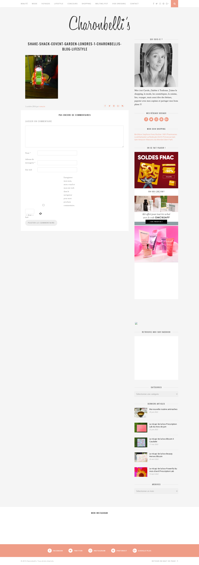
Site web (28, 169)
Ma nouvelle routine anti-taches (163, 409)
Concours (72, 3)
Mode (34, 3)
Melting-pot (101, 3)
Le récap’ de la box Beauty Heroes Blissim (160, 455)
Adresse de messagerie (30, 161)
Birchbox (138, 134)
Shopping (86, 3)
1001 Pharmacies (169, 134)
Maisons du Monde (154, 139)
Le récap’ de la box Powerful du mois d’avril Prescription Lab (163, 469)
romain (42, 106)
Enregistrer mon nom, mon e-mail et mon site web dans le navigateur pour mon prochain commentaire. (69, 191)
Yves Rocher (156, 134)
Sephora (146, 134)
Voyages (46, 3)
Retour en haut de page (164, 561)
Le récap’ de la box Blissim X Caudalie (161, 440)
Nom (28, 153)
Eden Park (168, 139)
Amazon (142, 139)
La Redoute (152, 137)
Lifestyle (58, 3)
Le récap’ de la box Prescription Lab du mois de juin (163, 425)
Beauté (24, 3)
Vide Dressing (119, 3)
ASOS (159, 137)
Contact (134, 3)
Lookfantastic (140, 137)
